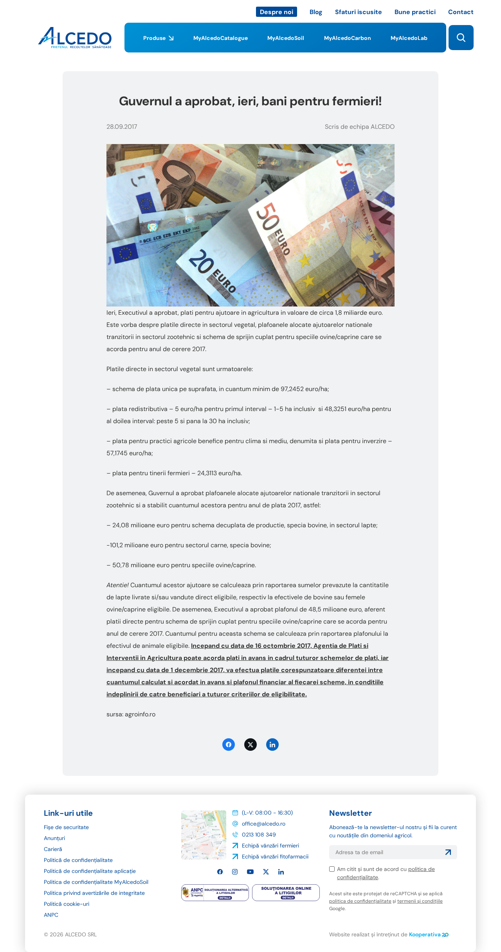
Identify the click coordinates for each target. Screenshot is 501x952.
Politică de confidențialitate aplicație (90, 870)
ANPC (51, 914)
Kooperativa (425, 934)
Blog (316, 12)
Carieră (53, 849)
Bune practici (415, 12)
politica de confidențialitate (360, 901)
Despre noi (276, 12)
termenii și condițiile (420, 901)
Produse (154, 37)
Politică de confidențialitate (78, 860)
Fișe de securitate (66, 827)
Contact (461, 12)
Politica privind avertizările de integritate (94, 892)
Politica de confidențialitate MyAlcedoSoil (96, 881)
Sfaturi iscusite (358, 12)
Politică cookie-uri (66, 903)
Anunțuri (54, 838)
